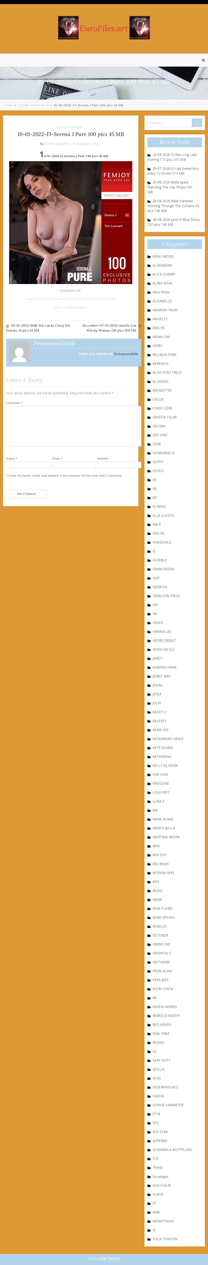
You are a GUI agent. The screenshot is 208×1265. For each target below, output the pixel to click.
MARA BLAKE (163, 819)
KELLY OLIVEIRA (165, 765)
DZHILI (158, 471)
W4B (156, 1212)
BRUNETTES (162, 390)
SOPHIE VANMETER (168, 1105)
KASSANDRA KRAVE (168, 739)
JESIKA (158, 685)
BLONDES (161, 381)
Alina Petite (161, 292)
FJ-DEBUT (160, 560)
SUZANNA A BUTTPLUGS (172, 1149)
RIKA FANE (161, 1033)
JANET (157, 658)
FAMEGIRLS (162, 542)
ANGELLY (160, 319)
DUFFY (158, 462)
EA (155, 479)
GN (155, 605)
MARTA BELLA (164, 828)
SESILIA (159, 1069)
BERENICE (161, 363)
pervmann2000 (57, 144)
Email (57, 458)
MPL (156, 881)
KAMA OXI (161, 730)
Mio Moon (161, 864)
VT (154, 1203)
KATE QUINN (163, 747)
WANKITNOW (163, 1221)
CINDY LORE (162, 408)
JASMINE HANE (165, 667)
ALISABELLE (162, 301)
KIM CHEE (160, 774)
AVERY (158, 346)
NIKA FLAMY (163, 908)
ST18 (156, 1114)
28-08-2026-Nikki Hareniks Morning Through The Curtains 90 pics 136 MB (173, 206)
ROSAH (158, 1042)
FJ (154, 551)
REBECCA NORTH (166, 1015)
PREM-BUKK (162, 971)
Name (11, 458)
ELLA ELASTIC (163, 515)
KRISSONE (161, 783)
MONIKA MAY (163, 873)
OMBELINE (161, 944)
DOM (157, 444)
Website (103, 458)
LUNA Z (159, 801)
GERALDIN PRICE (166, 596)
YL (154, 1230)
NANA (157, 899)
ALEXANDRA (162, 265)
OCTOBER (160, 935)
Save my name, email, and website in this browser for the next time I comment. (66, 475)
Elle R (157, 524)
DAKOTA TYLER (165, 417)
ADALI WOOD (163, 256)
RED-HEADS (162, 1024)
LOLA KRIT (161, 792)
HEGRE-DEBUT (164, 640)
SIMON (158, 1096)
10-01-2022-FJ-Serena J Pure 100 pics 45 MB (70, 134)
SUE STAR (160, 1132)
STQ (156, 1123)
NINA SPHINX (164, 917)
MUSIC (158, 890)
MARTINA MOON (166, 837)
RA (155, 998)
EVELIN (158, 533)
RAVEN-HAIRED (69, 127)
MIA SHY (159, 855)
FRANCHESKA (163, 569)
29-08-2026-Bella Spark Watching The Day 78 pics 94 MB (169, 187)
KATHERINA (162, 756)
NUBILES (160, 926)
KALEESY (160, 721)
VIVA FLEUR (162, 1185)
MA (155, 810)
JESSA (157, 694)
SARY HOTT (162, 1060)
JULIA (157, 703)
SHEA (157, 1078)
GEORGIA (160, 587)
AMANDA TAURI (165, 310)
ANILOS (159, 328)
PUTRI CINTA (163, 989)
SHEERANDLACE (166, 1087)
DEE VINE (160, 435)
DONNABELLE (164, 453)
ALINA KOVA (162, 283)
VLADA (158, 1194)
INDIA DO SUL (164, 649)
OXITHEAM (161, 962)
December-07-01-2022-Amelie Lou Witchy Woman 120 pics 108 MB (109, 327)
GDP (156, 578)
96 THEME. (112, 1258)
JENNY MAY (162, 676)
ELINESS (159, 506)
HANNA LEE (162, 631)
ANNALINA (161, 337)
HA (155, 613)
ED (155, 497)
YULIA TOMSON (165, 1239)
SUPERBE (160, 1141)
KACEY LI (160, 712)
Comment (14, 403)
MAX (156, 846)
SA (155, 1051)
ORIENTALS (162, 953)
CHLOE (158, 399)
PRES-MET (161, 980)
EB (155, 488)
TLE (155, 1158)
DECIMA (159, 426)
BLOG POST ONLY (167, 372)
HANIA (158, 622)
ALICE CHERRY (164, 274)
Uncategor (161, 1176)
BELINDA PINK (164, 354)
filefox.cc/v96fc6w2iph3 (71, 307)
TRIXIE (158, 1167)
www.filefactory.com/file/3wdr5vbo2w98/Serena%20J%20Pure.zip (71, 299)
